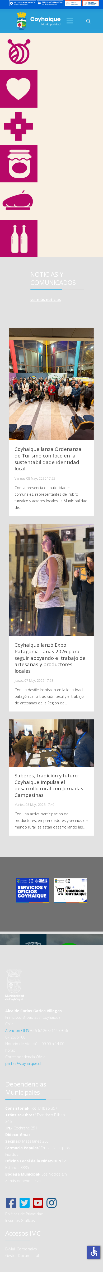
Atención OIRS (17, 1030)
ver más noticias (45, 299)
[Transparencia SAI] (22, 3)
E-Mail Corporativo (21, 1248)
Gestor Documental (22, 1255)
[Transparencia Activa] (50, 3)
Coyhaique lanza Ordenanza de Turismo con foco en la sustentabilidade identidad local (48, 459)
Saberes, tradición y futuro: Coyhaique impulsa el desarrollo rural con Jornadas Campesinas (49, 785)
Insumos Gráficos (20, 1220)
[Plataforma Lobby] (73, 3)
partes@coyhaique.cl (23, 1063)
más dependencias (24, 1180)
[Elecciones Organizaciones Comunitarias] (90, 3)
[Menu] (70, 21)
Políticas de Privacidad (24, 1213)
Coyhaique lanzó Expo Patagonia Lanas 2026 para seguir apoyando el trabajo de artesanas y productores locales (50, 658)
